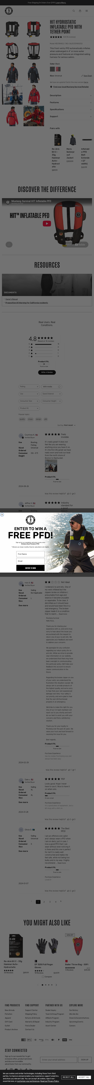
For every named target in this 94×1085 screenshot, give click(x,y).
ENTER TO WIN (30, 567)
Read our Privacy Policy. (49, 1081)
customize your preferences (28, 1081)
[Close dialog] (2, 514)
